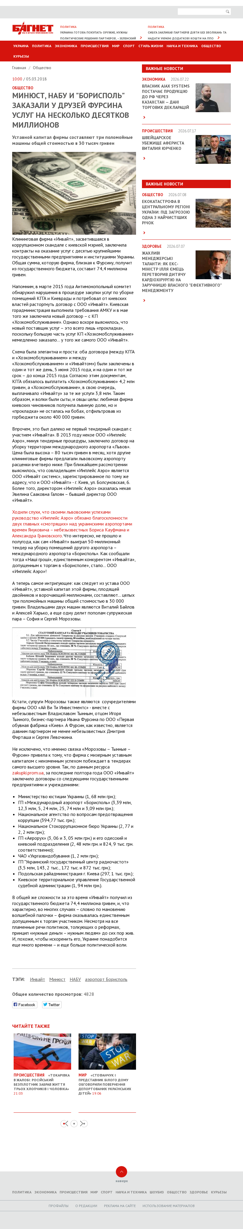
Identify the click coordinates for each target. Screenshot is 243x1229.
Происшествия (94, 46)
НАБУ (75, 979)
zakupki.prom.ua (28, 773)
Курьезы (21, 56)
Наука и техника (182, 46)
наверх (122, 1181)
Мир (115, 46)
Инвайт (37, 979)
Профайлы (58, 1205)
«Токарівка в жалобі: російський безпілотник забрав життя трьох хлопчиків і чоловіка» (42, 1084)
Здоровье (199, 1192)
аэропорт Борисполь (106, 979)
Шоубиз (157, 1192)
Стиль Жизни (150, 46)
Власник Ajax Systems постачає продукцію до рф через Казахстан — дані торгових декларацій (166, 96)
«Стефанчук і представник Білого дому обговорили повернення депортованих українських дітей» (105, 1084)
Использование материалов (169, 1205)
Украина (20, 46)
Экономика (66, 46)
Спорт (129, 46)
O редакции (86, 1205)
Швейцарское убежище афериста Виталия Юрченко (163, 143)
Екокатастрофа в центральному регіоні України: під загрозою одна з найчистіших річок (166, 212)
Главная (19, 67)
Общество (211, 46)
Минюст (57, 979)
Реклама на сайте (120, 1205)
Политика (41, 46)
